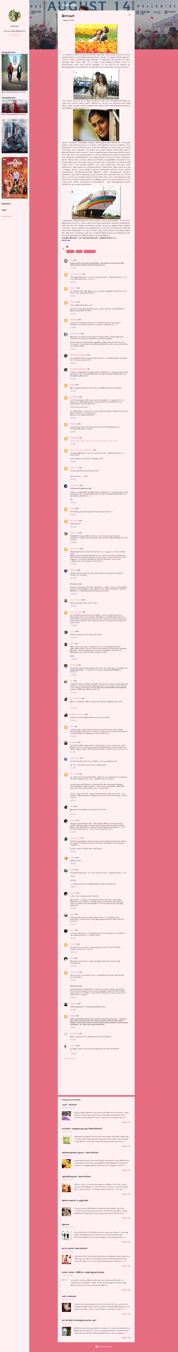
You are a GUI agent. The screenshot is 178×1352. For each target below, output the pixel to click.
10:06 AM (73, 527)
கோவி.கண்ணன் (75, 698)
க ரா (71, 260)
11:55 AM (73, 659)
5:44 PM (73, 887)
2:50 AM (73, 328)
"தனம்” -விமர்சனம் (69, 1104)
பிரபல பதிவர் (74, 521)
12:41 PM (73, 736)
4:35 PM (73, 864)
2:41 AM (73, 296)
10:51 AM (73, 578)
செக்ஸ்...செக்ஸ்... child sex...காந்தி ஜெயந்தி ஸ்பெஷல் (83, 1272)
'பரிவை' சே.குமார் (75, 600)
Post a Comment (70, 1059)
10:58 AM (73, 606)
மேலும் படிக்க (126, 1122)
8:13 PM (73, 924)
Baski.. (72, 643)
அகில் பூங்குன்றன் (76, 274)
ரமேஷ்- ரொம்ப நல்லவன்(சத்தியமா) (81, 450)
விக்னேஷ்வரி (74, 1033)
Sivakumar (73, 742)
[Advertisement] (142, 41)
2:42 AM (73, 314)
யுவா (71, 681)
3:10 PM (73, 814)
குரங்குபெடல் (74, 468)
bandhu (72, 385)
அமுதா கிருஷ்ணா (76, 612)
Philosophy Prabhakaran (78, 355)
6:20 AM (73, 432)
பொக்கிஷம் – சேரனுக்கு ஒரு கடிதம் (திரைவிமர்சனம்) (82, 1128)
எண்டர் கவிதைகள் (69, 1296)
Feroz (72, 726)
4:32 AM (73, 391)
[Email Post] (67, 247)
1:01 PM (73, 752)
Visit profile (15, 35)
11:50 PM (73, 1054)
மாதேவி (72, 857)
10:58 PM (73, 952)
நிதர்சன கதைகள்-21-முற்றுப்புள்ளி (75, 1200)
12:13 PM (73, 692)
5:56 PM (73, 1027)
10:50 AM (73, 564)
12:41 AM (73, 966)
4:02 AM (73, 379)
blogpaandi (73, 424)
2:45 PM (73, 800)
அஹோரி (73, 820)
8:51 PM (73, 938)
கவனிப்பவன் (74, 972)
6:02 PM (73, 908)
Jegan (72, 914)
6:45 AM (73, 444)
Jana (71, 806)
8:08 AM (73, 462)
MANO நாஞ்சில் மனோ (77, 714)
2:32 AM (73, 282)
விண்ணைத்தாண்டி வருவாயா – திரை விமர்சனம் (80, 1152)
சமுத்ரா (72, 631)
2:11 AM (73, 268)
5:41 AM (73, 418)
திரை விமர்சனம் (89, 251)
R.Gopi (72, 870)
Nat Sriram (73, 665)
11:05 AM (73, 625)
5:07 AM (73, 1010)
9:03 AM (73, 515)
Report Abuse (7, 216)
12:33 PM (73, 708)
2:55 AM (73, 349)
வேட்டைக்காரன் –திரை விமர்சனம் (74, 1248)
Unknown (73, 288)
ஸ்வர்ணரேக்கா (75, 758)
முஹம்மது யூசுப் (75, 838)
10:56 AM (73, 594)
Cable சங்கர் (69, 5)
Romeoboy (74, 320)
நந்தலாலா (65, 1224)
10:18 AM (73, 543)
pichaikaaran (74, 397)
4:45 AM (73, 998)
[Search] (148, 5)
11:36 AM (73, 638)
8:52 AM (73, 479)
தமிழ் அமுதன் (74, 485)
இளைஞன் (70, 251)
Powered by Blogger (105, 1347)
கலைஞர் (79, 251)
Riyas (72, 958)
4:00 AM (73, 363)
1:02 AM (73, 980)
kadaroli (72, 1016)
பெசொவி (73, 1046)
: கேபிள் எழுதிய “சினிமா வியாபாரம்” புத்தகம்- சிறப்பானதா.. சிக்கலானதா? (94, 441)
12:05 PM (73, 675)
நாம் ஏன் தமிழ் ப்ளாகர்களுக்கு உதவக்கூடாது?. (79, 1320)
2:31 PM (73, 768)
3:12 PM (73, 832)
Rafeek (72, 508)
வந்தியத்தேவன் (75, 334)
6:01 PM (73, 1040)
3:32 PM (73, 852)
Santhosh (73, 570)
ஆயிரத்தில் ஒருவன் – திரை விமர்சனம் (76, 1176)
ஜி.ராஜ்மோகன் (75, 549)
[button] (129, 15)
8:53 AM (73, 502)
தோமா (72, 930)
